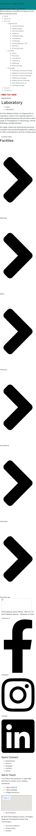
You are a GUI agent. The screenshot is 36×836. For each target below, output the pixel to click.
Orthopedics (16, 38)
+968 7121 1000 (18, 4)
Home (6, 16)
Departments (12, 24)
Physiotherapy (17, 66)
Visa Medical (16, 58)
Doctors (7, 88)
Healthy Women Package (21, 80)
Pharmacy (15, 56)
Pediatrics (15, 33)
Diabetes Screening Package (22, 73)
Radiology (15, 63)
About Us (7, 19)
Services (7, 21)
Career (8, 771)
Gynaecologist (17, 28)
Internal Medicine (18, 31)
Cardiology (16, 41)
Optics (14, 53)
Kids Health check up (19, 83)
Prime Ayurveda (17, 48)
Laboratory (16, 61)
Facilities (11, 51)
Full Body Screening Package (22, 71)
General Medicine (18, 26)
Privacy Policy (10, 828)
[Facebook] (26, 1)
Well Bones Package (19, 78)
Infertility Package (18, 85)
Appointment (6, 98)
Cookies (8, 831)
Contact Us (8, 90)
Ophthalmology (17, 36)
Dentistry (15, 46)
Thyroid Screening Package (21, 75)
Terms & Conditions (13, 826)
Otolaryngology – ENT (20, 43)
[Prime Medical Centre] (8, 11)
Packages (11, 68)
